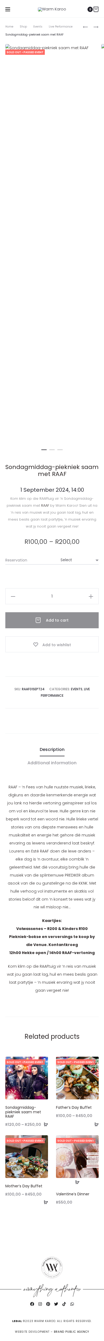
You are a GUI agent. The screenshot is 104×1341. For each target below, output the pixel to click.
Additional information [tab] (52, 763)
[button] (44, 449)
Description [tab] (52, 749)
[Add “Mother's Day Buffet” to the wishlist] (44, 1139)
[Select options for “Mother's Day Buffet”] (44, 1202)
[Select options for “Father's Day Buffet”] (95, 1124)
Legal (17, 1321)
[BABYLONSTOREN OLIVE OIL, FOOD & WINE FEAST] (85, 26)
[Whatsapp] (72, 1304)
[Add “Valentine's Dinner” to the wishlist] (95, 1139)
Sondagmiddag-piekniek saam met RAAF (23, 1112)
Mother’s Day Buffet (23, 1186)
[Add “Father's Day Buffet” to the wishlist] (95, 1061)
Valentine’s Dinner (72, 1194)
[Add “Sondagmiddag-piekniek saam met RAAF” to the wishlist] (44, 1061)
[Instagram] (40, 1304)
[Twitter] (56, 1304)
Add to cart (57, 620)
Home (9, 27)
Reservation (16, 560)
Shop (23, 27)
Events (37, 27)
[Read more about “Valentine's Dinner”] (77, 1182)
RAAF (45, 505)
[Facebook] (32, 1304)
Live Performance (61, 27)
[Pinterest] (48, 1304)
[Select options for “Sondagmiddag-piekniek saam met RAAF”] (44, 1124)
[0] (96, 9)
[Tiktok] (64, 1304)
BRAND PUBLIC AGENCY (71, 1332)
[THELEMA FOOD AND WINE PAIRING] (93, 26)
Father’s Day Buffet (74, 1107)
